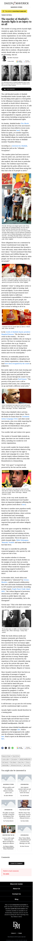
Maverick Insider (16, 884)
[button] (19, 61)
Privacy (13, 933)
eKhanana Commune (16, 765)
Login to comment (16, 863)
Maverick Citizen (6, 756)
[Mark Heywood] (4, 58)
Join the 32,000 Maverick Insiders (15, 909)
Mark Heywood (14, 57)
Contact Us (16, 894)
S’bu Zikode (13, 762)
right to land (27, 765)
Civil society (14, 759)
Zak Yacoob (5, 762)
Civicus (27, 762)
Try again (6, 874)
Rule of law (21, 762)
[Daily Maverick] (16, 3)
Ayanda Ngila (5, 765)
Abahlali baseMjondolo (25, 759)
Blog (16, 899)
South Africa (16, 756)
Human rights (5, 759)
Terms (20, 933)
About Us (16, 889)
